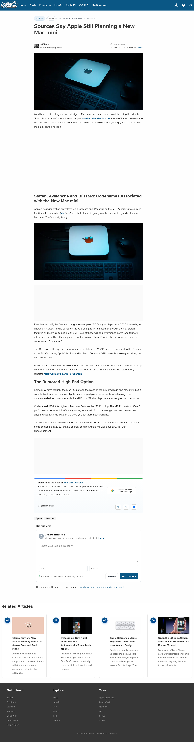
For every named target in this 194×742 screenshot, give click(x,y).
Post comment (129, 576)
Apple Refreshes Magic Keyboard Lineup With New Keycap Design (123, 641)
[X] (118, 507)
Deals (33, 5)
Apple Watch (104, 702)
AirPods (56, 720)
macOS (102, 715)
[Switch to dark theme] (183, 5)
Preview (112, 576)
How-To (58, 5)
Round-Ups (45, 5)
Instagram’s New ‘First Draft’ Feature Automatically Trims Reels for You (76, 643)
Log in (101, 538)
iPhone (56, 711)
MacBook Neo (99, 5)
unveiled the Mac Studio (96, 118)
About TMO (12, 720)
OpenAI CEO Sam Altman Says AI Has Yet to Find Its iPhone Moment (173, 641)
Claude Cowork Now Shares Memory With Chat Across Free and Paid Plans (27, 643)
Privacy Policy (13, 724)
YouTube (11, 706)
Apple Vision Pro (106, 697)
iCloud (102, 720)
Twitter (10, 697)
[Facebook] (134, 507)
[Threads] (126, 507)
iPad (55, 715)
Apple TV (71, 5)
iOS (100, 711)
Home (40, 18)
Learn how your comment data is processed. (101, 587)
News (23, 5)
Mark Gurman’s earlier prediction (63, 374)
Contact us (12, 715)
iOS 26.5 (83, 5)
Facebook (11, 702)
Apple (39, 518)
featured (50, 518)
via (62, 213)
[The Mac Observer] (9, 5)
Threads (10, 711)
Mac (55, 706)
